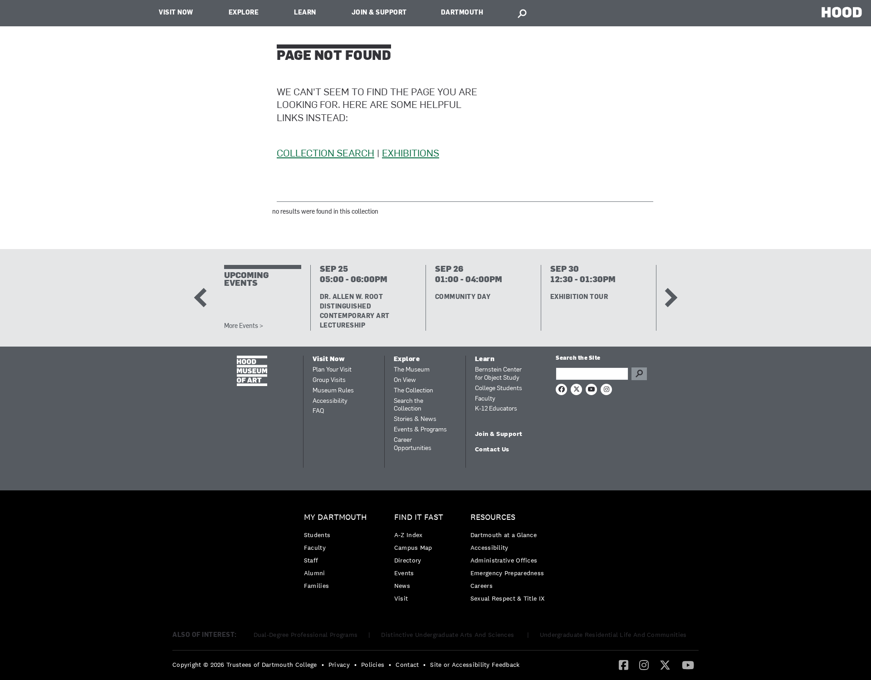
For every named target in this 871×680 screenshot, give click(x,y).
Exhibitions (410, 154)
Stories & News (415, 419)
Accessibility (330, 401)
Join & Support (379, 13)
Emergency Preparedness (507, 573)
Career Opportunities (412, 444)
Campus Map (413, 547)
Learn (305, 13)
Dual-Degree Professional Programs (306, 635)
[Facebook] (623, 664)
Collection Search (325, 154)
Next (667, 297)
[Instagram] (644, 664)
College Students (498, 388)
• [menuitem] (323, 664)
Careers (481, 586)
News (402, 586)
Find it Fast (418, 517)
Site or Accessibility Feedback (474, 664)
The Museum (412, 370)
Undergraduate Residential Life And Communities (613, 635)
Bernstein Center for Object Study (498, 374)
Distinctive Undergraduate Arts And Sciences (448, 635)
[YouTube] (688, 664)
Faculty (485, 399)
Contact (407, 664)
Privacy (339, 664)
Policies (372, 664)
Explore (244, 13)
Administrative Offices (504, 560)
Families (316, 586)
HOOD (842, 12)
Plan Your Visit (332, 370)
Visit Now (176, 13)
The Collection (413, 390)
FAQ (318, 411)
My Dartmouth (335, 517)
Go (639, 373)
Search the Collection (408, 405)
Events (404, 573)
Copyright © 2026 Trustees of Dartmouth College (244, 664)
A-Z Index (408, 535)
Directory (407, 560)
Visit (401, 598)
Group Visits (329, 380)
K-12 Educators (496, 409)
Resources (492, 517)
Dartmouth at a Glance (503, 535)
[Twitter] (665, 664)
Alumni (314, 573)
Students (317, 535)
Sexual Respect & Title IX (507, 598)
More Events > (243, 326)
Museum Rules (333, 390)
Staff (311, 560)
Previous (203, 297)
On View (405, 380)
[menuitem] (338, 553)
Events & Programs (420, 429)
